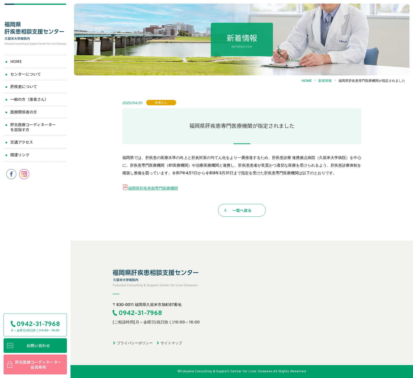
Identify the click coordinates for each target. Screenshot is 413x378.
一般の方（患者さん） (29, 99)
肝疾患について (23, 86)
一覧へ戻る (241, 210)
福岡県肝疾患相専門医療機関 (153, 188)
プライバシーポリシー (135, 343)
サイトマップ (171, 343)
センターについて (25, 74)
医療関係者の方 (23, 112)
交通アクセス (21, 142)
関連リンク (19, 155)
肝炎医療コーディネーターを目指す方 (33, 127)
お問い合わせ (38, 345)
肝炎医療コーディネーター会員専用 (38, 364)
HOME (16, 61)
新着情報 (325, 81)
